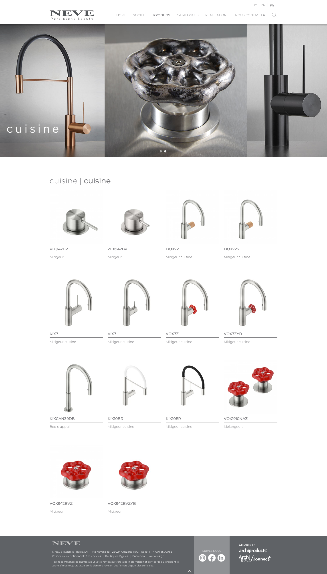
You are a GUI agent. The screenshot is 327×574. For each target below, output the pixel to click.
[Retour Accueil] (72, 15)
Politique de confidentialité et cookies (76, 556)
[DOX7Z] (192, 217)
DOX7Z (172, 249)
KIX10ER (173, 418)
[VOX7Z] (192, 302)
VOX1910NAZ (236, 418)
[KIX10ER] (192, 386)
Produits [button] (161, 15)
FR (272, 5)
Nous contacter (250, 15)
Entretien (138, 556)
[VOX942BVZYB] (134, 471)
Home (121, 15)
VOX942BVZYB (122, 503)
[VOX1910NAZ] (250, 386)
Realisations (216, 15)
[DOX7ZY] (250, 217)
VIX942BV (59, 249)
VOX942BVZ (61, 503)
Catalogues (188, 15)
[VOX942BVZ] (76, 471)
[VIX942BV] (76, 217)
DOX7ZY (232, 249)
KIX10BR (115, 418)
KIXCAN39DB (62, 418)
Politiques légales (116, 556)
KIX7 (54, 334)
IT (255, 5)
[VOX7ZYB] (250, 302)
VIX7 (112, 334)
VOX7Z (172, 334)
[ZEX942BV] (134, 217)
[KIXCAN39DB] (76, 386)
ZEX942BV (117, 249)
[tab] (161, 151)
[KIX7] (76, 302)
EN (263, 5)
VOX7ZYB (233, 334)
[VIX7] (134, 302)
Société (140, 15)
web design (156, 556)
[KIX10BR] (134, 386)
